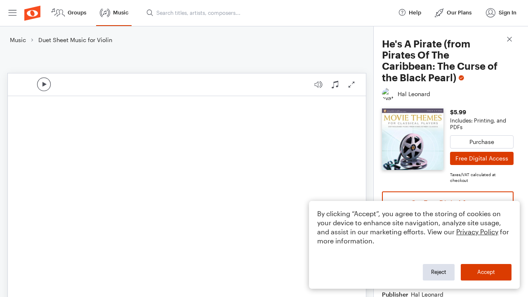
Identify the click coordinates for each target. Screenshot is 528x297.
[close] (509, 40)
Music (18, 39)
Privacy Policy (477, 232)
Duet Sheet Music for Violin (75, 39)
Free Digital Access (481, 158)
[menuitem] (12, 13)
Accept (486, 272)
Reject (438, 272)
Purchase (481, 141)
